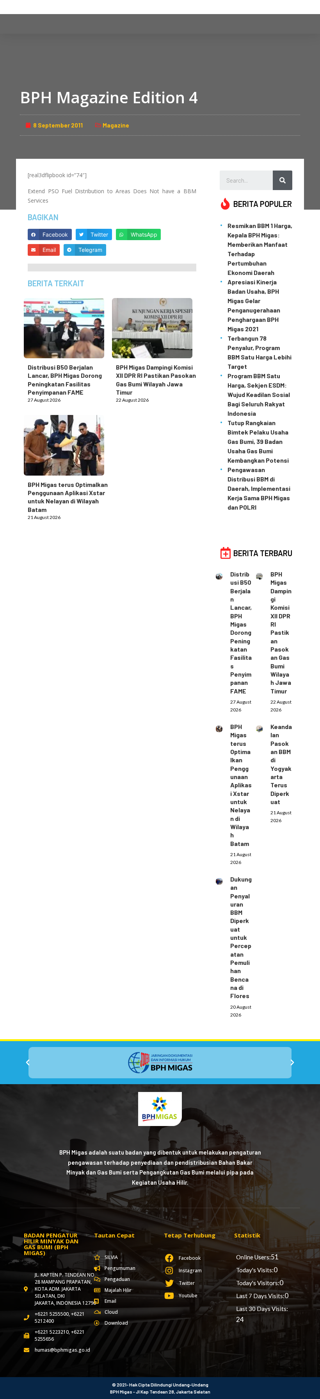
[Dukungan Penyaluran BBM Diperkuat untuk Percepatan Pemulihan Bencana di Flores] (223, 880)
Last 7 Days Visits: (260, 1295)
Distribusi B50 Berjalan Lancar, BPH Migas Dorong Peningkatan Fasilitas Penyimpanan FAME (241, 632)
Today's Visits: (255, 1269)
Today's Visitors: (257, 1282)
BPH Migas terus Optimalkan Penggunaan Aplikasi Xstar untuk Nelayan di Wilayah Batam (241, 785)
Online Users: (253, 1257)
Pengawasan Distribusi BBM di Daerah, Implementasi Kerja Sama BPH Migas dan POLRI (259, 488)
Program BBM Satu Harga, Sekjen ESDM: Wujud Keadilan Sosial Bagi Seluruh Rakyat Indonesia (259, 394)
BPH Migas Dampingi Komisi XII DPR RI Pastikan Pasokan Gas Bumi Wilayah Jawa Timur (281, 632)
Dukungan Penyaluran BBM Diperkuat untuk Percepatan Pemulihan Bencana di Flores (241, 937)
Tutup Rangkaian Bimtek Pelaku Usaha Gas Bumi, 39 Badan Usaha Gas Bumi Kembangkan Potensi (258, 441)
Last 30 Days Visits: (262, 1308)
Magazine (116, 125)
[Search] (282, 180)
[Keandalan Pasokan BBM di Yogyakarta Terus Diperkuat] (263, 727)
